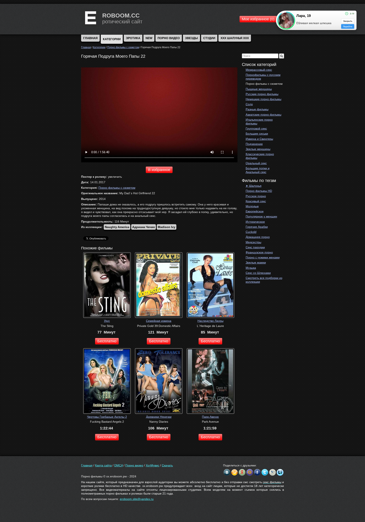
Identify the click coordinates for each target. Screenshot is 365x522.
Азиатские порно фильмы (263, 114)
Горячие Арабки (257, 226)
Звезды (191, 38)
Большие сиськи (257, 133)
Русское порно (256, 196)
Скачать (167, 465)
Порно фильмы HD (259, 191)
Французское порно (259, 252)
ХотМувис (152, 465)
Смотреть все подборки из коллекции (264, 279)
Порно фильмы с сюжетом (264, 83)
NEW (149, 38)
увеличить (115, 176)
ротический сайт (122, 22)
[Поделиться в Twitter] (264, 472)
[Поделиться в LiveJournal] (272, 472)
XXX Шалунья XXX (235, 38)
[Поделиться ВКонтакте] (226, 472)
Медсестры (253, 242)
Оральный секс (256, 163)
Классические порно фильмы (260, 156)
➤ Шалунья (253, 185)
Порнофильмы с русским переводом (263, 76)
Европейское (255, 211)
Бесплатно (106, 341)
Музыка (251, 267)
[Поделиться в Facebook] (257, 472)
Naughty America (117, 227)
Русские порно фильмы (262, 94)
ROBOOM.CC (121, 15)
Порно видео (169, 38)
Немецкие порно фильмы (263, 99)
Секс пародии (255, 247)
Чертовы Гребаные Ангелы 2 (107, 416)
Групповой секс (256, 128)
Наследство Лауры (210, 320)
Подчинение (254, 144)
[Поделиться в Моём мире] (249, 472)
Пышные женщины (259, 89)
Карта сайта (103, 465)
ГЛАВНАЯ (90, 38)
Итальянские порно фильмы (259, 121)
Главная (87, 465)
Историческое (255, 221)
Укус (107, 320)
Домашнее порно (258, 237)
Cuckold (251, 232)
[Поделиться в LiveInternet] (280, 472)
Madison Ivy (166, 227)
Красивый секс (256, 201)
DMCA (118, 465)
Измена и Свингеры (259, 139)
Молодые (252, 206)
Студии (209, 38)
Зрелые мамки (256, 262)
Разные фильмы (257, 109)
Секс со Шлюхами (258, 273)
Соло (249, 104)
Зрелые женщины (258, 149)
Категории (112, 39)
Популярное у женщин (261, 216)
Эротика (133, 38)
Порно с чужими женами (263, 257)
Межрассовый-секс (259, 69)
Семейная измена (158, 320)
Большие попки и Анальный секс (258, 170)
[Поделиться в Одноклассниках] (234, 472)
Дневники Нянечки (159, 416)
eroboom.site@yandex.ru (137, 499)
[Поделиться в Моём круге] (242, 472)
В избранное (159, 170)
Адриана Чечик (143, 227)
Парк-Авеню (210, 416)
